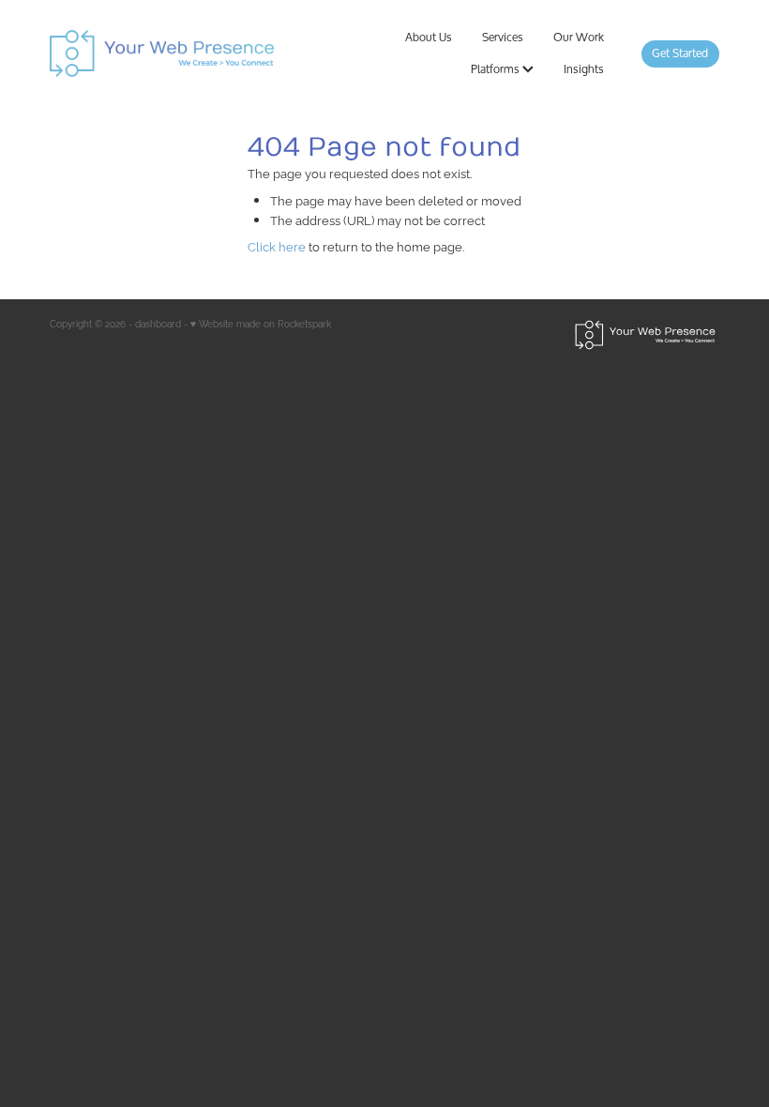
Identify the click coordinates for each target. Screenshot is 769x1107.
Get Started (680, 53)
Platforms (496, 69)
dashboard (158, 323)
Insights (584, 69)
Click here (277, 245)
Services (502, 37)
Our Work (578, 37)
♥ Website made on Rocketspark (260, 323)
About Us (428, 37)
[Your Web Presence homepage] (184, 53)
